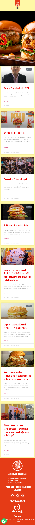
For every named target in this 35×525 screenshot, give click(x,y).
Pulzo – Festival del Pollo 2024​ (16, 88)
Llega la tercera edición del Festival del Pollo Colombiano (15, 326)
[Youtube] (22, 495)
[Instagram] (17, 495)
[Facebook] (12, 495)
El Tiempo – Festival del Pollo (16, 225)
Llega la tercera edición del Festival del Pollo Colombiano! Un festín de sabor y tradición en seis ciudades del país (17, 275)
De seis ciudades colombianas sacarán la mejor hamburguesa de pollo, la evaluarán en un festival (17, 376)
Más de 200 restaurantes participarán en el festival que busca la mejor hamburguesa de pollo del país (16, 430)
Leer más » (6, 101)
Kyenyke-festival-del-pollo (14, 132)
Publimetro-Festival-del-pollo (16, 179)
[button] (17, 8)
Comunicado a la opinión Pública (16, 482)
